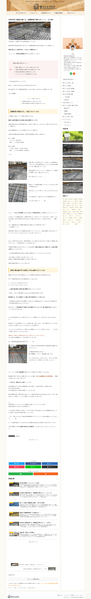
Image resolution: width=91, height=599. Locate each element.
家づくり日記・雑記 (68, 116)
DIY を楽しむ (67, 122)
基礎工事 (18, 436)
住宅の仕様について (68, 102)
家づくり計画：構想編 (68, 88)
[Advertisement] (33, 449)
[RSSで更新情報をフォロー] (45, 473)
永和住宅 (66, 99)
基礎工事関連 (12, 436)
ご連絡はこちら (60, 595)
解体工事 (66, 108)
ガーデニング (67, 125)
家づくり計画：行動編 (68, 91)
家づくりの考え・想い (68, 83)
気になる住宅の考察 (68, 94)
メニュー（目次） (31, 98)
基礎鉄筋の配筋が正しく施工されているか (31, 101)
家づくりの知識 (67, 85)
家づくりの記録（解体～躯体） (71, 105)
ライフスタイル (67, 119)
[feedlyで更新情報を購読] (20, 473)
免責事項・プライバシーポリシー (77, 595)
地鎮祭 (66, 111)
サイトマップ (66, 595)
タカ (73, 54)
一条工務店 (67, 97)
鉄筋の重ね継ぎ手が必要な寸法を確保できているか (33, 103)
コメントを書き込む (33, 579)
